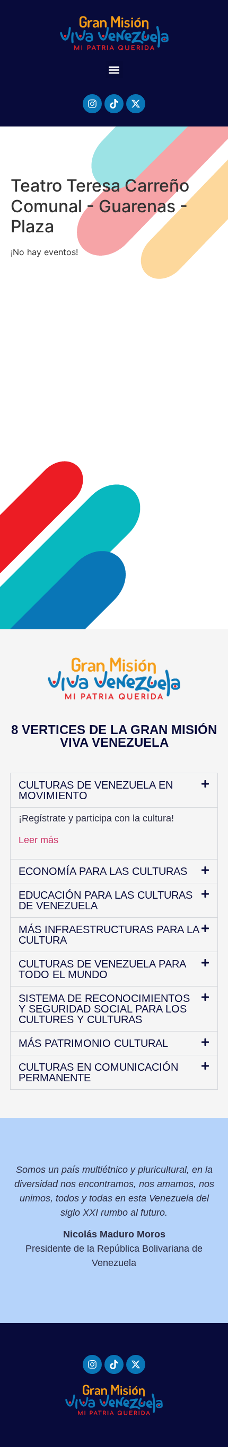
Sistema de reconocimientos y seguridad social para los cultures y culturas (104, 1008)
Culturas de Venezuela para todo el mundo (102, 969)
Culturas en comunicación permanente (98, 1072)
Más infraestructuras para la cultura (109, 935)
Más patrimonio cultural (93, 1043)
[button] (114, 69)
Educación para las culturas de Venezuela (105, 900)
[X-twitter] (135, 103)
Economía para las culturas (103, 871)
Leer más (38, 840)
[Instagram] (92, 103)
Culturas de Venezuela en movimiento (96, 790)
